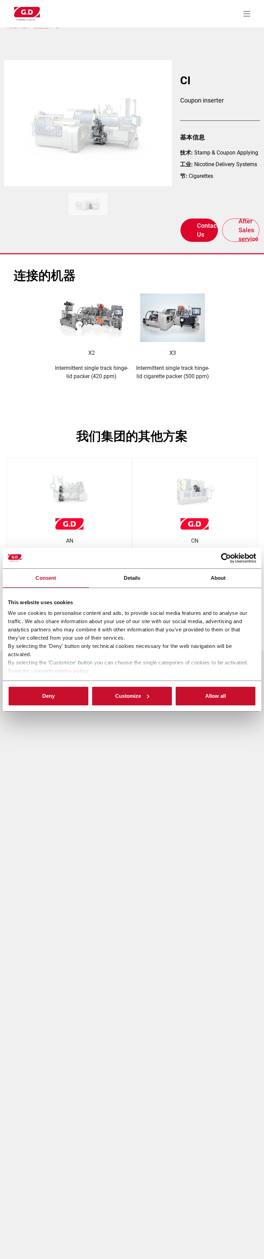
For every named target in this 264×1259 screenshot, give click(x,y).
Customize (128, 696)
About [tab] (218, 578)
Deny (48, 696)
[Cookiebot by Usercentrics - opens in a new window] (226, 558)
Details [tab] (132, 578)
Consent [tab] (45, 578)
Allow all (215, 696)
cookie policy (72, 671)
